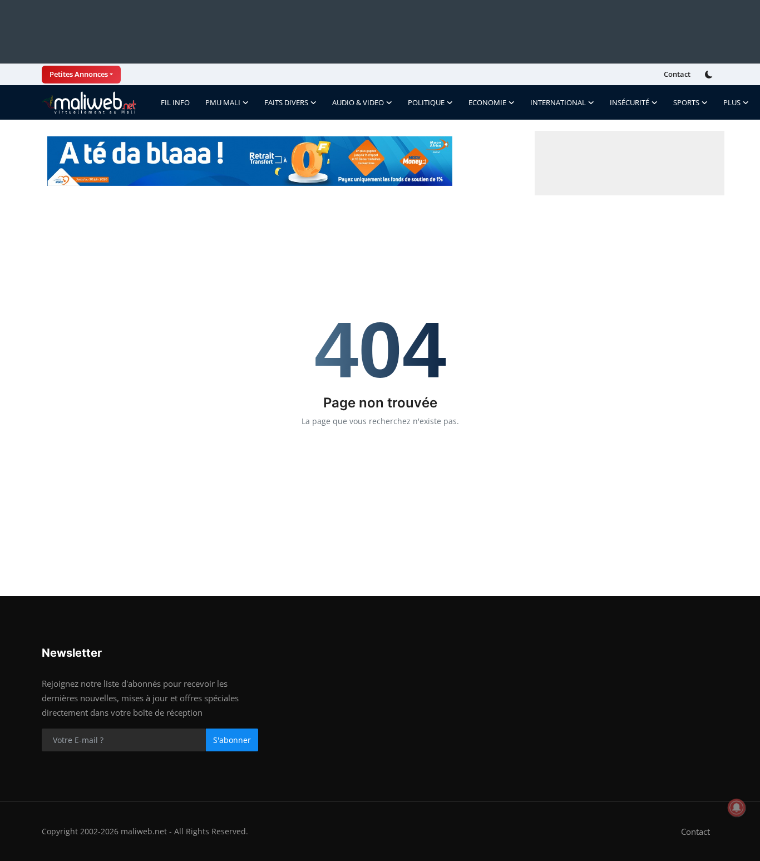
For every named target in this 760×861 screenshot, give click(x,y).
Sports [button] (686, 102)
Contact (677, 74)
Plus (732, 102)
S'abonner (232, 740)
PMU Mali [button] (222, 102)
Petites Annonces (79, 74)
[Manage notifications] (737, 807)
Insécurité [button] (629, 102)
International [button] (558, 102)
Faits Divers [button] (286, 102)
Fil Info (175, 102)
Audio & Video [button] (358, 102)
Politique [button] (426, 102)
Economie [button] (487, 102)
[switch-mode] (710, 74)
